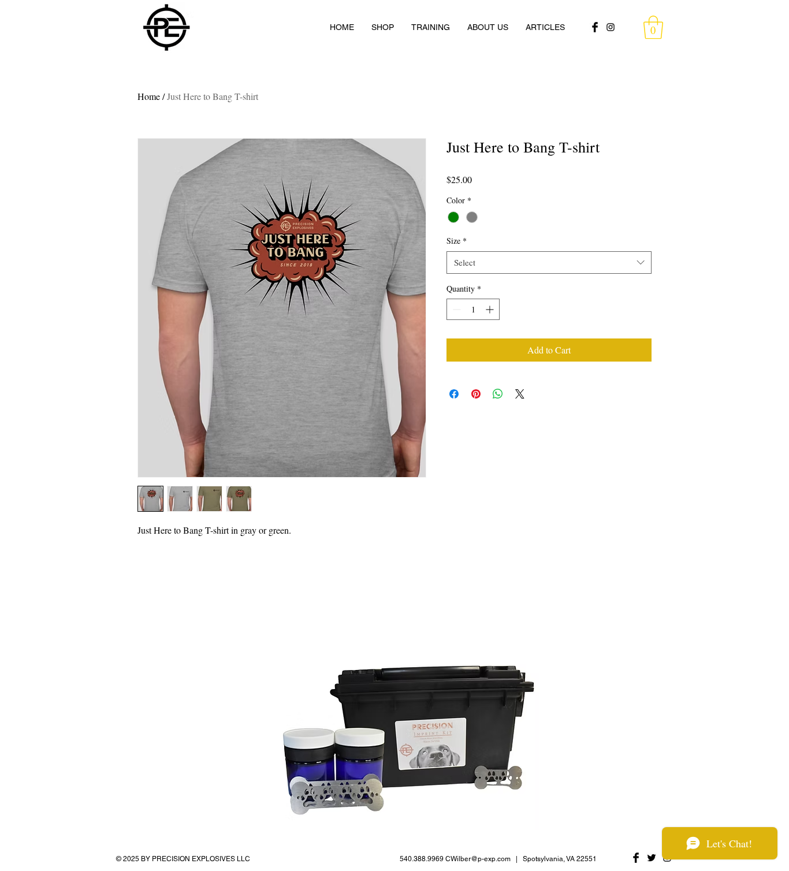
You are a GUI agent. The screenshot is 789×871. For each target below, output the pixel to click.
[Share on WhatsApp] (498, 394)
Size (456, 240)
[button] (653, 27)
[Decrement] (455, 309)
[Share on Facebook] (454, 394)
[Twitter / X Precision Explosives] (651, 858)
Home (148, 96)
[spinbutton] (473, 309)
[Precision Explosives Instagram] (610, 27)
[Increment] (490, 309)
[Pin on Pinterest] (476, 394)
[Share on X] (520, 394)
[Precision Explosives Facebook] (595, 27)
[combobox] (549, 262)
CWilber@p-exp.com (478, 859)
